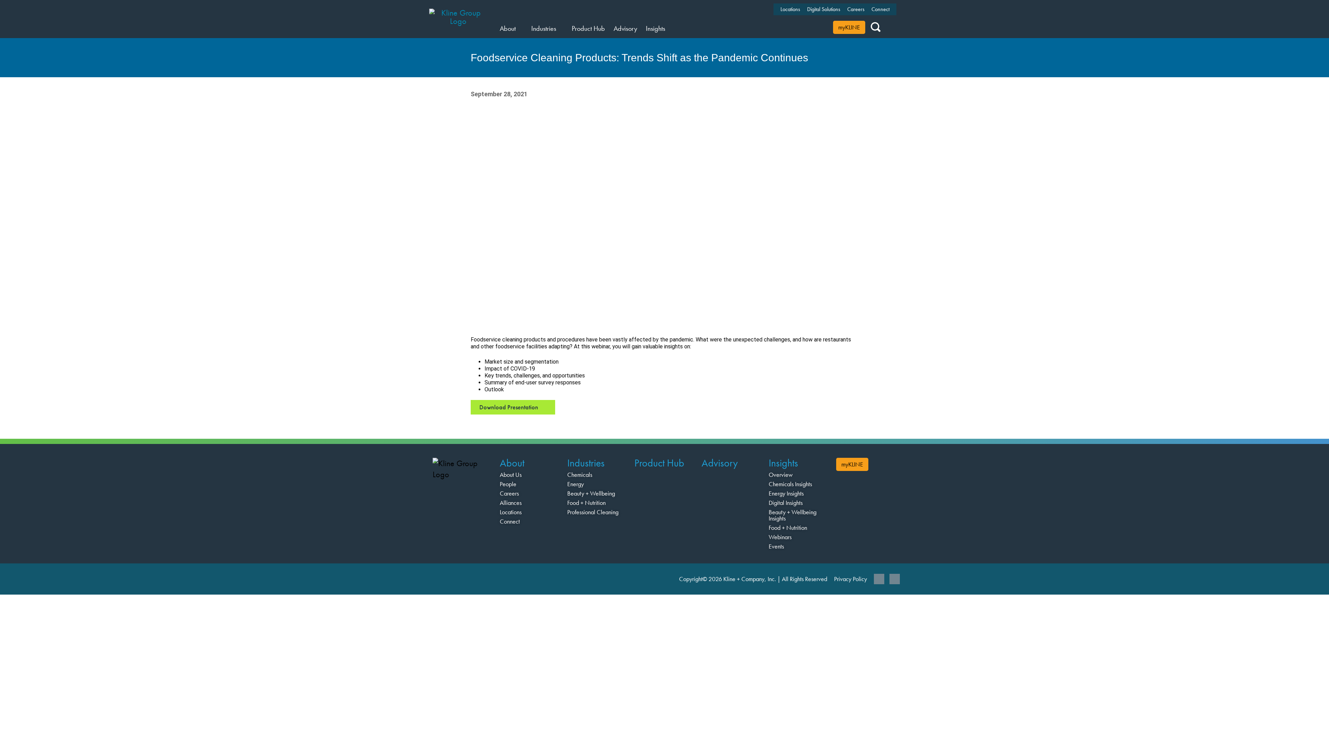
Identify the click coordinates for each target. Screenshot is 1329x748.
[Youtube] (894, 579)
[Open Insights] (669, 28)
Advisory (720, 463)
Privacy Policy (850, 579)
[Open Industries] (560, 28)
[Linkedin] (879, 579)
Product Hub (659, 463)
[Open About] (520, 28)
